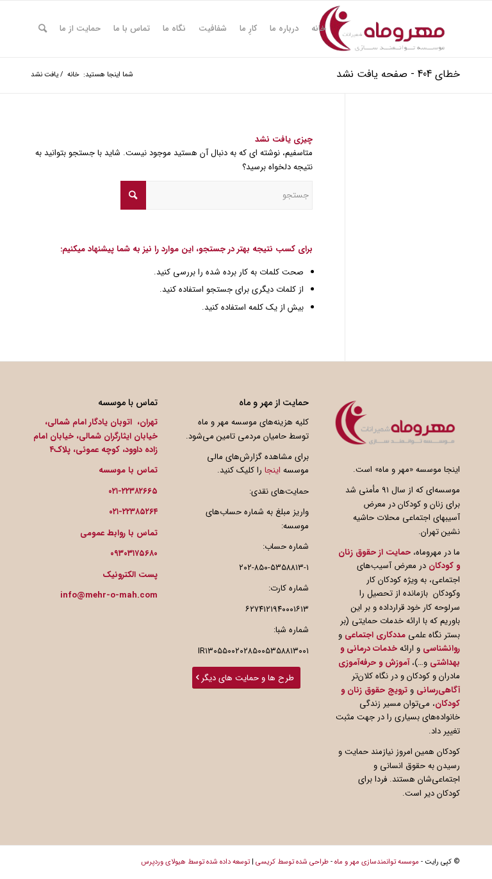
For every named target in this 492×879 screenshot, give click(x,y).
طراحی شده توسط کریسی (292, 862)
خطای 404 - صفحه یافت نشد (398, 74)
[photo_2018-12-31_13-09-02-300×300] (382, 29)
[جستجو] (42, 29)
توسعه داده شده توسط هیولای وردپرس (195, 862)
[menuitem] (318, 29)
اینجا (273, 470)
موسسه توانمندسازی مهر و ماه (376, 862)
